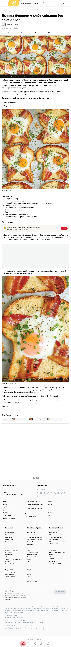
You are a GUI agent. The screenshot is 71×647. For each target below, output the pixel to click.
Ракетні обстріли (32, 530)
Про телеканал (6, 509)
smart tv (28, 628)
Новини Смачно (6, 9)
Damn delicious (13, 28)
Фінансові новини (10, 557)
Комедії (29, 559)
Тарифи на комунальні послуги (14, 559)
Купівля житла (9, 574)
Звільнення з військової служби (58, 530)
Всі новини (9, 528)
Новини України (10, 532)
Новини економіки (11, 550)
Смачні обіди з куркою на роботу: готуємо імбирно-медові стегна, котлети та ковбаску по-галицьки (32, 93)
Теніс (28, 576)
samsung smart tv (39, 628)
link (37, 492)
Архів (49, 509)
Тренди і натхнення (10, 576)
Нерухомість (9, 570)
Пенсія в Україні (10, 564)
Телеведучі (5, 512)
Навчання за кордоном (55, 563)
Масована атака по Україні (34, 539)
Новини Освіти (53, 550)
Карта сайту (51, 512)
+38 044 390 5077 (42, 485)
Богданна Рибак (12, 24)
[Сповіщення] (67, 3)
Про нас (5, 501)
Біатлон (29, 579)
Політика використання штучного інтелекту (34, 505)
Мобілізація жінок (54, 535)
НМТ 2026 (51, 559)
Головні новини (9, 530)
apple (19, 628)
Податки (7, 561)
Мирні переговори (32, 535)
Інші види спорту (32, 581)
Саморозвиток (53, 561)
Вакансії (50, 504)
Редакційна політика (8, 507)
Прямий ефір (9, 535)
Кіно (28, 550)
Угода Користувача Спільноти (33, 511)
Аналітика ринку (10, 572)
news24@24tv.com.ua (9, 485)
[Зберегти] (62, 32)
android (9, 628)
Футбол (29, 574)
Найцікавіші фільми (32, 552)
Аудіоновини (9, 539)
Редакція (5, 504)
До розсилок (60, 591)
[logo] (13, 3)
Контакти (50, 501)
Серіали (29, 561)
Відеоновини (9, 537)
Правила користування (9, 518)
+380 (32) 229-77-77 (15, 619)
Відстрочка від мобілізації (56, 539)
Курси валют (9, 554)
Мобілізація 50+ (53, 532)
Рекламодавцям (7, 515)
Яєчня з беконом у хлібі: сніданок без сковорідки (35, 9)
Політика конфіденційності (32, 501)
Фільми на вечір (31, 557)
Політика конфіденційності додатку (34, 508)
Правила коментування (31, 513)
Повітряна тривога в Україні (35, 537)
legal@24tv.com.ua (25, 620)
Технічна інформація (30, 516)
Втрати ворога (31, 544)
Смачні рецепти (26, 3)
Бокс (28, 572)
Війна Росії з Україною (34, 528)
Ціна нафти (8, 552)
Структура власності (53, 507)
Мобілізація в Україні (56, 528)
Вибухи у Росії (31, 542)
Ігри (49, 515)
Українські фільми (32, 554)
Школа (50, 556)
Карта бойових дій (32, 532)
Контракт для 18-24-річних (56, 537)
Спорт (29, 570)
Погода (7, 542)
